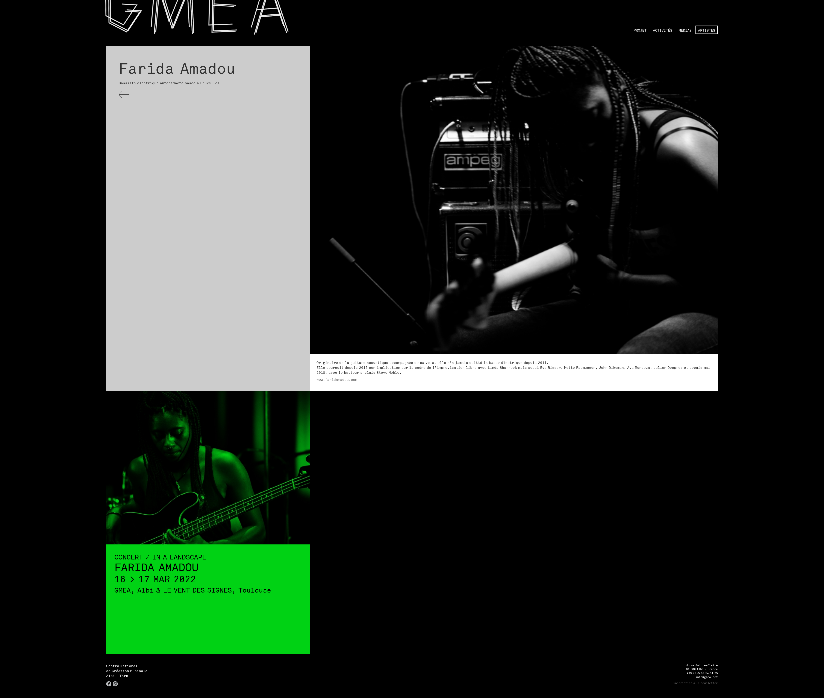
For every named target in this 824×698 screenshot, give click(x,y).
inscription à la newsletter (695, 683)
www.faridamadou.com (337, 379)
